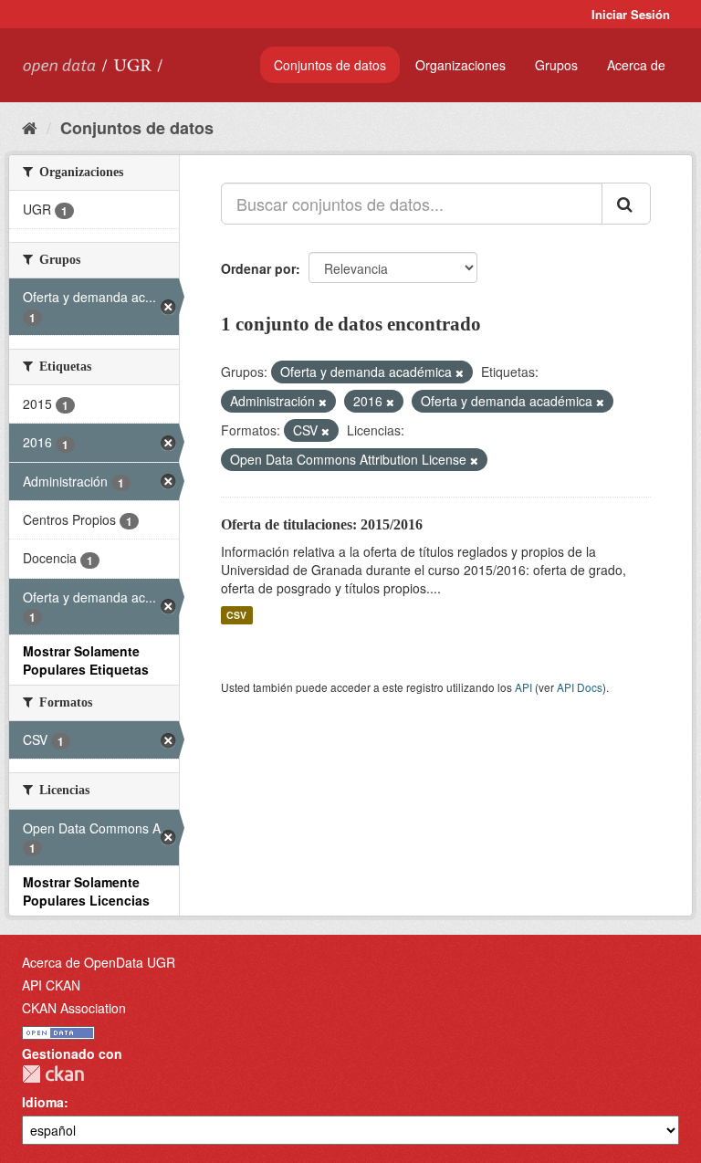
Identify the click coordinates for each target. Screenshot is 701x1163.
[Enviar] (626, 204)
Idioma (43, 1102)
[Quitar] (459, 372)
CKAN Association (74, 1008)
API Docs (579, 687)
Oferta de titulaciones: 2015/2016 (322, 524)
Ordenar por (258, 268)
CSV (236, 615)
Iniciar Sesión (630, 14)
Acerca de (636, 65)
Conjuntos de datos (330, 65)
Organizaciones (460, 65)
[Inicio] (29, 127)
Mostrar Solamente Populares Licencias (86, 891)
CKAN (53, 1074)
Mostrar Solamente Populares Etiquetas (86, 660)
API (523, 687)
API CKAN (51, 985)
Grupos (556, 65)
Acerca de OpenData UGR (98, 962)
